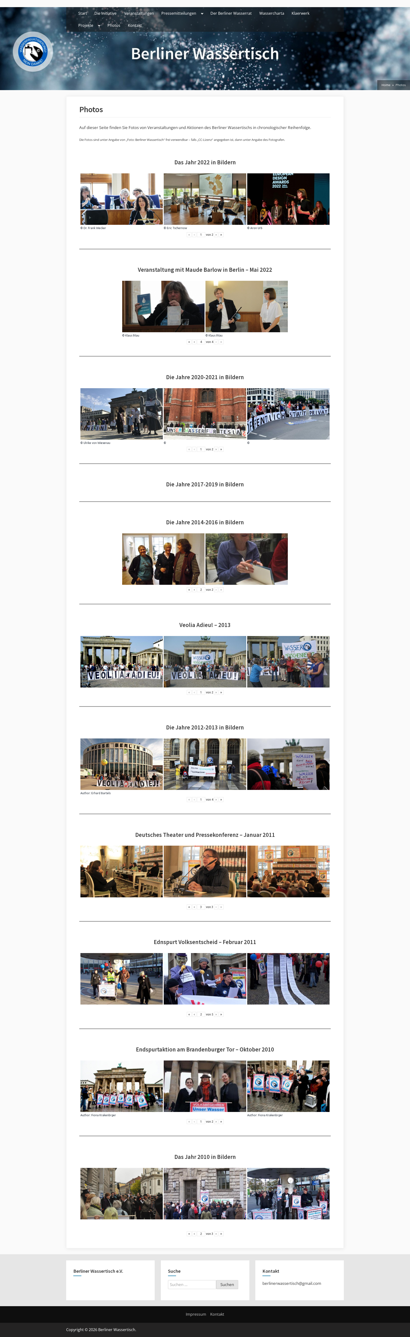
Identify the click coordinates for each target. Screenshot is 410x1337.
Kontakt (135, 25)
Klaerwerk (300, 13)
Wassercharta (271, 13)
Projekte (85, 25)
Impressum (196, 1314)
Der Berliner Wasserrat (231, 13)
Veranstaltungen (139, 13)
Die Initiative (105, 13)
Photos (113, 25)
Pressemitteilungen (178, 13)
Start (82, 13)
